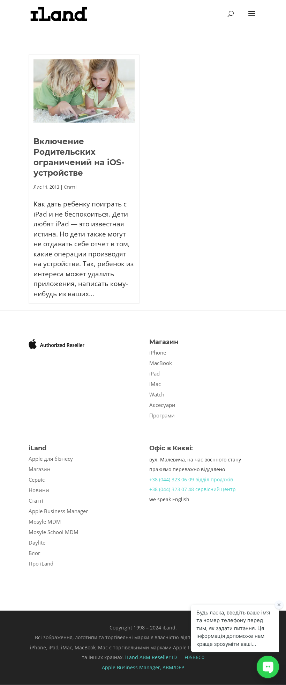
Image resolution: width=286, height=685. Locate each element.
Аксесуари (162, 404)
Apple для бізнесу (51, 458)
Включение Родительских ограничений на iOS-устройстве (79, 157)
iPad (154, 373)
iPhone (157, 352)
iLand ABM (137, 657)
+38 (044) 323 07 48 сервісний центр (192, 489)
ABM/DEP (173, 667)
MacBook (160, 362)
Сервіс (37, 479)
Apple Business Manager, (132, 667)
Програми (162, 415)
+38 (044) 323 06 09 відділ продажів (191, 479)
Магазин (40, 469)
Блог (34, 552)
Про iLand (41, 563)
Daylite (37, 542)
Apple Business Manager (58, 511)
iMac (155, 383)
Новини (39, 490)
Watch (156, 394)
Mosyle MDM (45, 521)
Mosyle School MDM (53, 532)
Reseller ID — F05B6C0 (177, 657)
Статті (70, 187)
